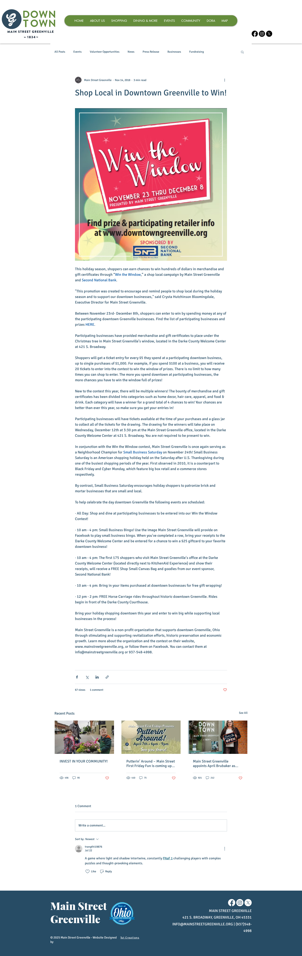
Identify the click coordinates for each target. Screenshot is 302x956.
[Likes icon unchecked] (87, 871)
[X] (269, 34)
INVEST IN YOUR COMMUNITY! (84, 761)
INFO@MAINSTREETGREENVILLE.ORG (202, 924)
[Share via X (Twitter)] (87, 677)
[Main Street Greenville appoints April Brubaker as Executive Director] (217, 737)
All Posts (59, 51)
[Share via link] (107, 677)
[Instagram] (262, 34)
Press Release (151, 51)
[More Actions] (224, 848)
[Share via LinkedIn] (97, 677)
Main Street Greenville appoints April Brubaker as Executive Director (214, 763)
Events (77, 51)
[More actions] (224, 80)
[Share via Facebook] (77, 677)
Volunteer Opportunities (104, 51)
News (131, 51)
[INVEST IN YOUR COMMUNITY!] (84, 737)
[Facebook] (255, 34)
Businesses (174, 51)
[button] (242, 51)
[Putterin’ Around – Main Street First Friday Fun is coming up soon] (151, 737)
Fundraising (196, 51)
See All (243, 713)
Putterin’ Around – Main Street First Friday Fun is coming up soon (150, 763)
